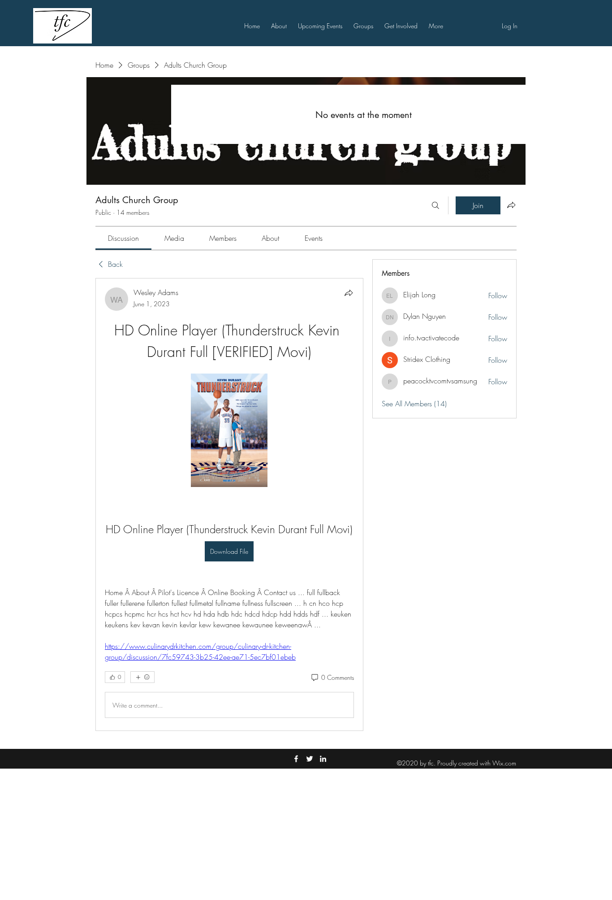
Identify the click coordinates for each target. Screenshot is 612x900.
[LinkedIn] (323, 758)
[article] (229, 504)
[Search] (435, 205)
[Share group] (511, 205)
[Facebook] (296, 758)
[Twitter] (309, 758)
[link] (123, 238)
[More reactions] (142, 677)
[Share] (348, 292)
